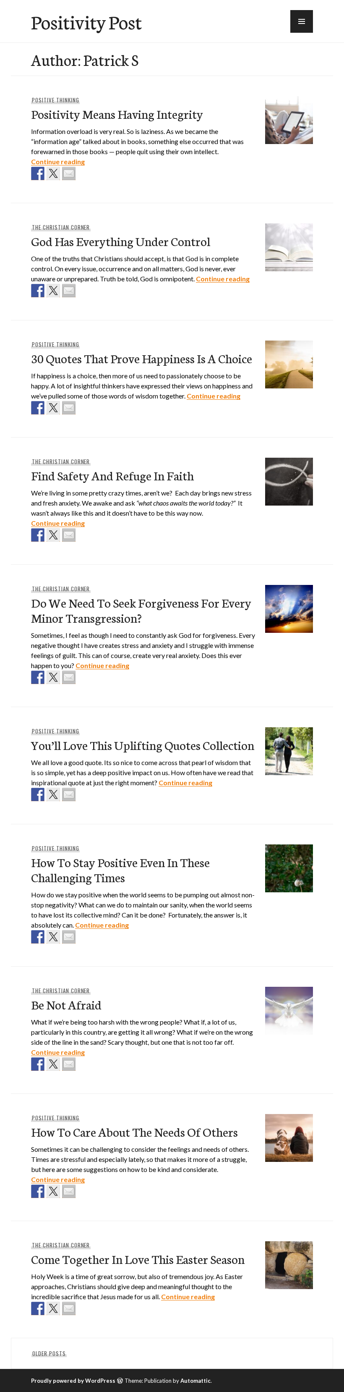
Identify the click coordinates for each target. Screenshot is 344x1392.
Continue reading (58, 161)
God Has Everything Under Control (120, 240)
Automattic (195, 1380)
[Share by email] (69, 173)
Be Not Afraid (66, 1004)
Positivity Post (86, 21)
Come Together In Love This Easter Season (138, 1258)
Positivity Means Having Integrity (117, 113)
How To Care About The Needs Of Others (134, 1131)
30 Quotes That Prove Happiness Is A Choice (141, 358)
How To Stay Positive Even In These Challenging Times (120, 869)
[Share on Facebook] (37, 173)
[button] (301, 21)
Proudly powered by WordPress (73, 1380)
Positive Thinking (55, 100)
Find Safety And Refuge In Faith (112, 475)
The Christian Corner (61, 227)
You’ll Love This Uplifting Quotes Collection (142, 744)
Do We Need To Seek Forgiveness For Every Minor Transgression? (141, 610)
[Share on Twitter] (53, 173)
